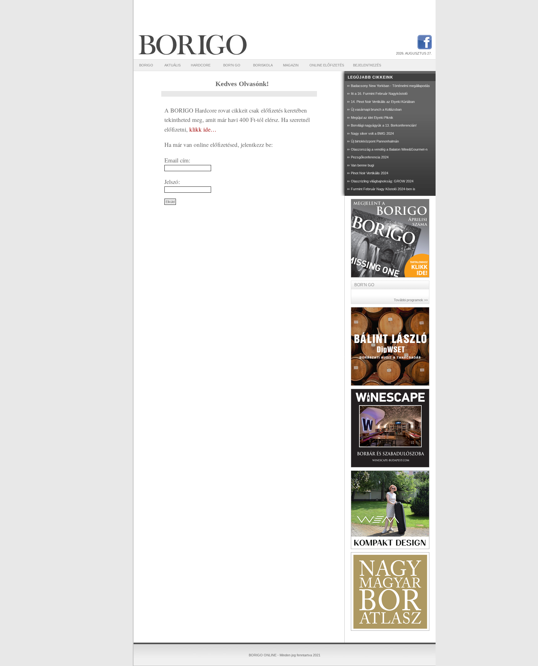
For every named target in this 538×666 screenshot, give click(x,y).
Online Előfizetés (326, 65)
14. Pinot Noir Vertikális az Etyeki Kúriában (383, 102)
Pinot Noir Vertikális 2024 (369, 173)
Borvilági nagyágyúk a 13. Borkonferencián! (384, 125)
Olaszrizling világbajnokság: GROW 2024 (382, 181)
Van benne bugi (362, 165)
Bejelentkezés (367, 65)
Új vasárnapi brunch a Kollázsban (376, 109)
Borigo (146, 65)
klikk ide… (202, 129)
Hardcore (200, 65)
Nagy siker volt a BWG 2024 (372, 133)
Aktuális (172, 65)
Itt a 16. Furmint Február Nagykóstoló (379, 93)
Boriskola (263, 65)
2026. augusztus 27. (414, 53)
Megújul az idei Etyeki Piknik (372, 117)
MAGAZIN (291, 65)
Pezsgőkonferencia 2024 (370, 157)
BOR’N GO (231, 65)
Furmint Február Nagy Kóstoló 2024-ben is (383, 189)
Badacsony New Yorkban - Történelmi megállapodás (390, 86)
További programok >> (411, 300)
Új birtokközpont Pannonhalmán (375, 141)
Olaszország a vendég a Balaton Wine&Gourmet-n (389, 149)
